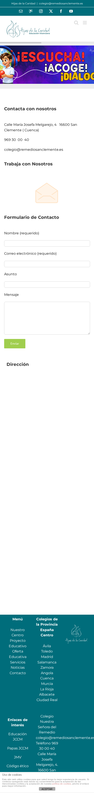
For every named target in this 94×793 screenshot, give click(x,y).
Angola (47, 673)
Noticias (18, 667)
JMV (17, 757)
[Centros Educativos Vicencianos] (76, 624)
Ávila (47, 646)
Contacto (18, 673)
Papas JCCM (17, 748)
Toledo (47, 651)
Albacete (47, 694)
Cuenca (47, 678)
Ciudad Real (47, 700)
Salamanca (46, 662)
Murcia (47, 684)
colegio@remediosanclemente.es (61, 3)
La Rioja (47, 689)
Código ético (18, 766)
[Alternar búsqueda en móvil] (76, 22)
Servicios (17, 662)
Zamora (47, 667)
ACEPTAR (47, 789)
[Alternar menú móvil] (85, 22)
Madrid (47, 657)
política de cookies (61, 783)
